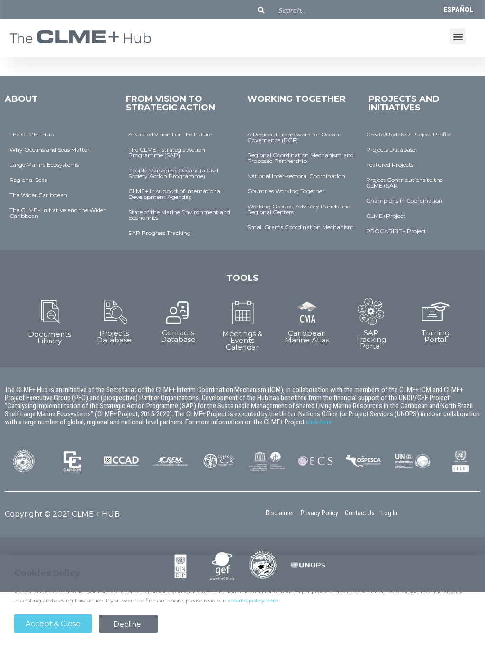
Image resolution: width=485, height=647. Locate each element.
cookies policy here (253, 600)
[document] (242, 323)
